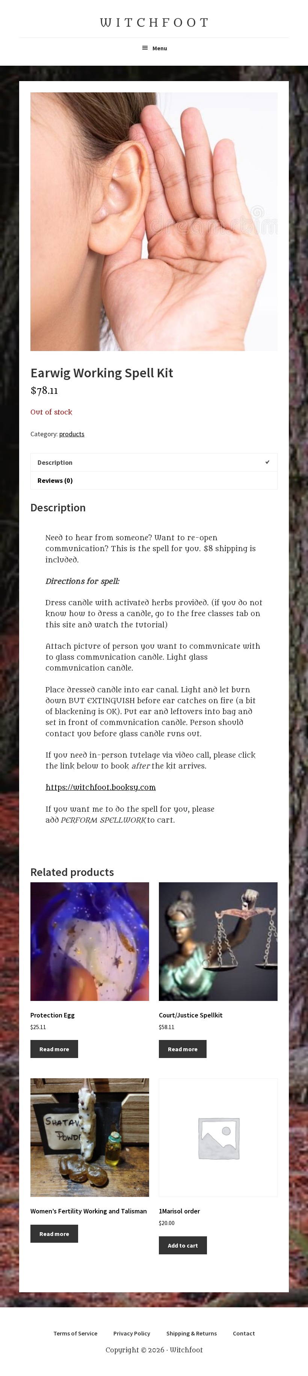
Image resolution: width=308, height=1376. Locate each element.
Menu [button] (159, 48)
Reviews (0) (55, 480)
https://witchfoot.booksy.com (100, 788)
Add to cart (183, 1245)
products (72, 434)
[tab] (154, 462)
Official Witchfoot (154, 23)
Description (55, 462)
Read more (54, 1049)
